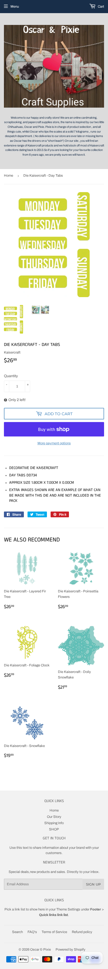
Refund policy (82, 932)
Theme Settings (68, 909)
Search (17, 932)
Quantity (11, 376)
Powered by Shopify (70, 949)
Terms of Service (54, 932)
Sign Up (93, 884)
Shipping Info (54, 823)
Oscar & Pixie (40, 949)
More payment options (54, 443)
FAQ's (32, 932)
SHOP (54, 829)
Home (8, 175)
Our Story (54, 817)
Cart (100, 6)
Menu (14, 6)
